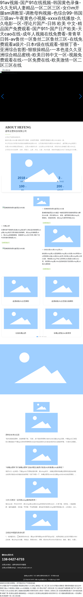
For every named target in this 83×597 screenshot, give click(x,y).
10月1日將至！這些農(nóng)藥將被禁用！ (21, 500)
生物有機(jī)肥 (20, 333)
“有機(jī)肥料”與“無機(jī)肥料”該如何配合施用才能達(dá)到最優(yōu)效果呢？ (35, 467)
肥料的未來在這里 (12, 435)
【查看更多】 (46, 223)
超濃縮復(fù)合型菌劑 (21, 301)
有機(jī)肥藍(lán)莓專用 (62, 333)
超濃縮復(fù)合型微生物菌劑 (62, 301)
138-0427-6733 (13, 559)
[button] (80, 96)
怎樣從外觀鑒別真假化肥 (15, 533)
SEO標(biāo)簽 (55, 575)
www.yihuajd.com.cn (24, 568)
